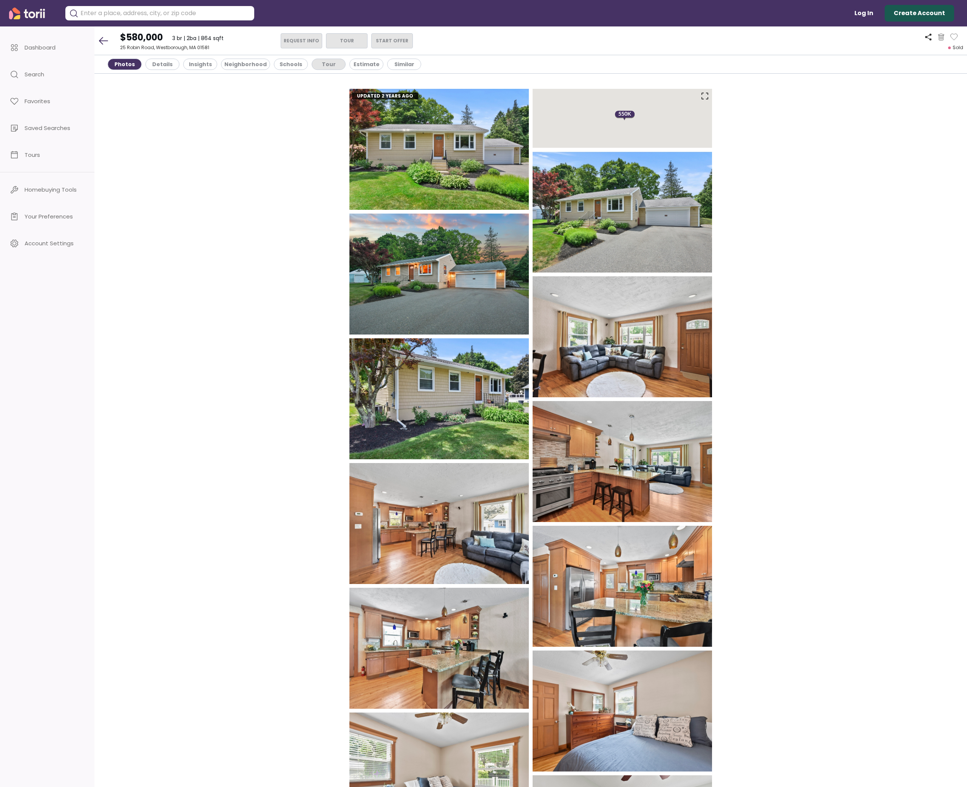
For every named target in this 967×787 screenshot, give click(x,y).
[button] (47, 47)
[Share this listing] (928, 36)
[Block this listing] (941, 37)
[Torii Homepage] (32, 13)
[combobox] (165, 13)
